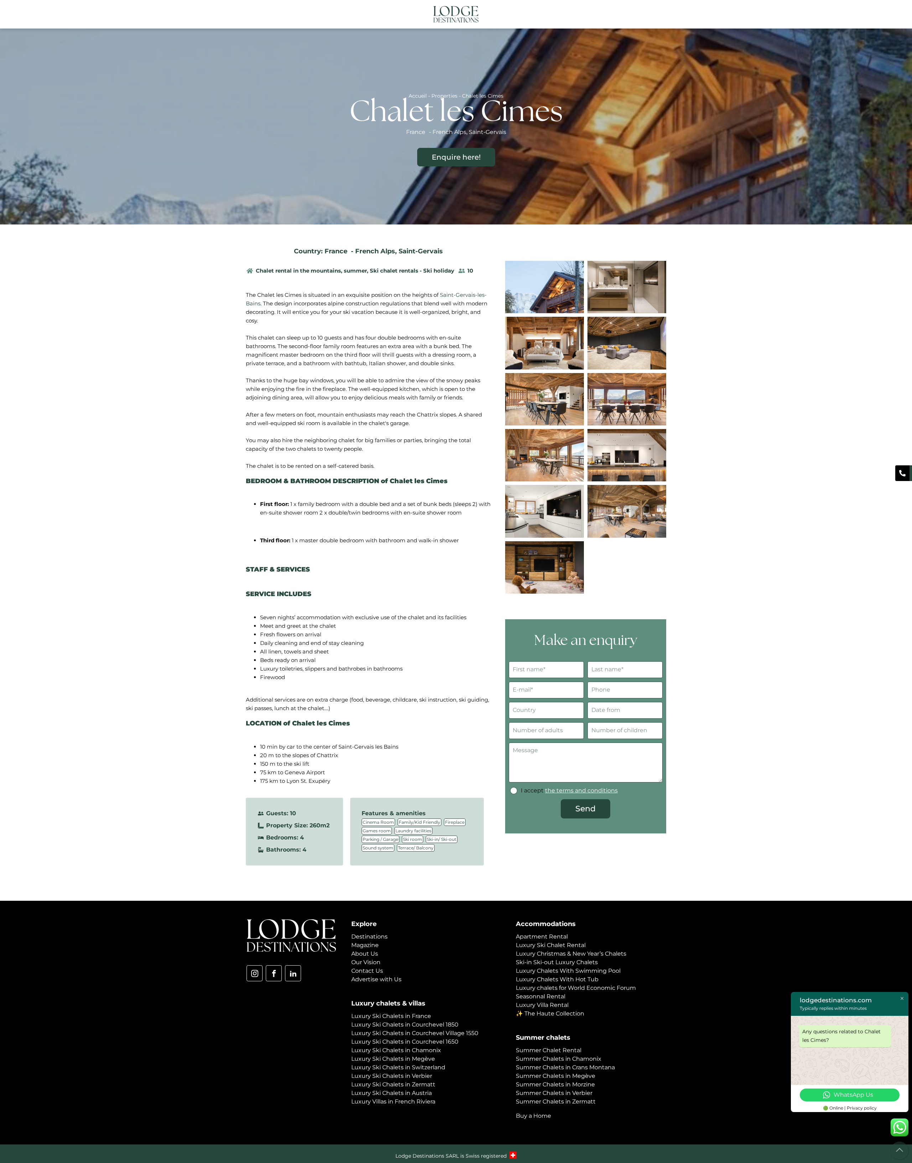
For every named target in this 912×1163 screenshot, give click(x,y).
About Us (364, 953)
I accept (569, 790)
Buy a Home (533, 1115)
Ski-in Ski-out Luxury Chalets (557, 962)
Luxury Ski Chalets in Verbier (391, 1075)
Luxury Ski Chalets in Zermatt (393, 1084)
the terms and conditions (581, 790)
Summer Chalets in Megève (555, 1075)
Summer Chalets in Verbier (554, 1093)
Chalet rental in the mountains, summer (311, 270)
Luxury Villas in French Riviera (393, 1101)
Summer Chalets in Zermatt (556, 1101)
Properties (444, 96)
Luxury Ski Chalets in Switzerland (398, 1067)
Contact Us (367, 970)
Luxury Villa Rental (542, 1005)
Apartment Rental (542, 936)
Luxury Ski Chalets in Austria (391, 1093)
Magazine (365, 945)
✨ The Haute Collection (550, 1013)
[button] (660, 15)
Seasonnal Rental (540, 996)
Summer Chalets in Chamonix (558, 1058)
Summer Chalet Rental (548, 1050)
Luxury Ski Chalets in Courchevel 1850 (404, 1024)
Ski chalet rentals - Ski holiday (412, 270)
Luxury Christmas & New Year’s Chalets (571, 953)
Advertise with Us (376, 979)
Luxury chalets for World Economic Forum (576, 987)
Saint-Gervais (421, 251)
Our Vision (365, 962)
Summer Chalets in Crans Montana (565, 1067)
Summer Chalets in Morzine (555, 1084)
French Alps (375, 251)
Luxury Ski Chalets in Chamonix (396, 1050)
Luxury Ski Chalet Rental (551, 945)
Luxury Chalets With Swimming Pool (568, 970)
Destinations (369, 936)
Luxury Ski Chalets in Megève (393, 1058)
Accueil (418, 96)
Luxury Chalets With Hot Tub (557, 979)
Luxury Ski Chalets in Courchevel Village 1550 (414, 1033)
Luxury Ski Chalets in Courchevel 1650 (404, 1041)
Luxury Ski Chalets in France (391, 1016)
